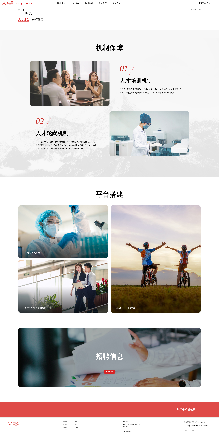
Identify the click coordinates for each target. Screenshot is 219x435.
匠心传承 (75, 3)
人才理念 (199, 9)
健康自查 (103, 3)
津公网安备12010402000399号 (199, 422)
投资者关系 (77, 424)
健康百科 (116, 3)
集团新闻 (89, 3)
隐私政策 (185, 430)
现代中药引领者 (186, 409)
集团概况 (61, 3)
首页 (191, 9)
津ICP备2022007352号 (188, 422)
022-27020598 (128, 428)
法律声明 (192, 430)
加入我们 (194, 9)
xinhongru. (190, 426)
